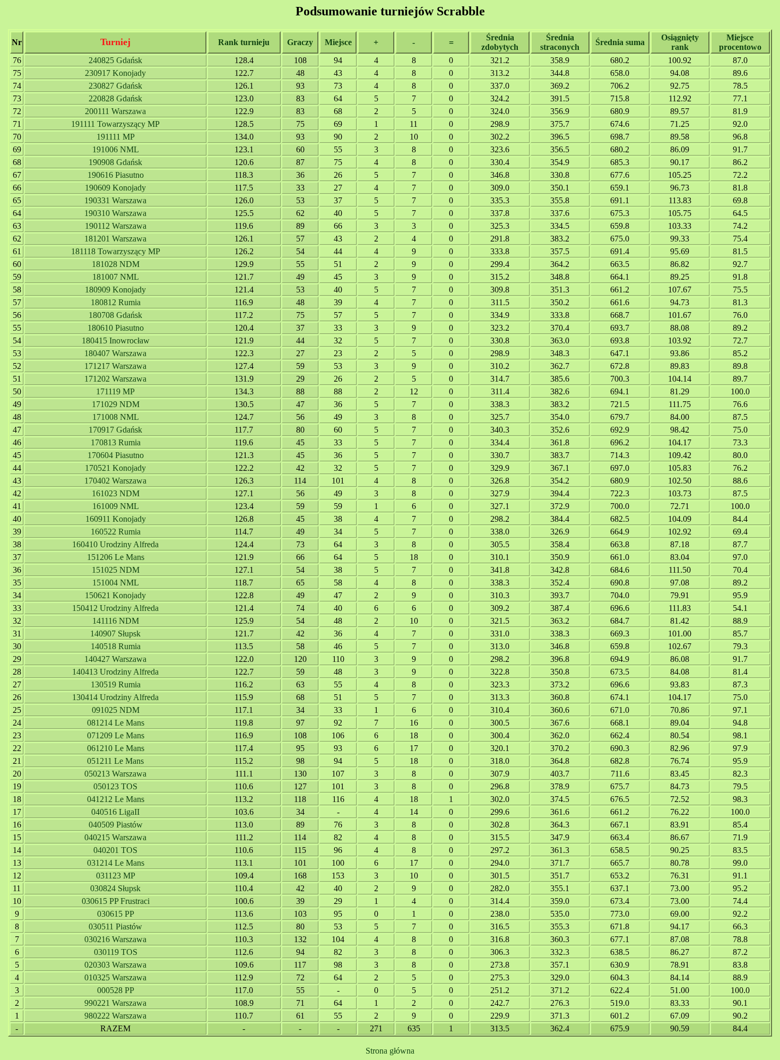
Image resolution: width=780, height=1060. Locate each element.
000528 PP (115, 990)
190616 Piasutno (116, 174)
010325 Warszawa (115, 977)
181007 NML (115, 276)
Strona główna (390, 1050)
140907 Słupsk (115, 633)
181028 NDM (116, 264)
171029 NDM (116, 404)
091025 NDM (116, 709)
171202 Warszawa (115, 378)
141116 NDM (115, 620)
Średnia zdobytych (499, 42)
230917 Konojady (115, 72)
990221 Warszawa (115, 1002)
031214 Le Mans (115, 862)
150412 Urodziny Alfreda (115, 608)
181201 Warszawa (115, 238)
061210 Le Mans (115, 748)
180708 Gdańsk (115, 315)
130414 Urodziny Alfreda (115, 697)
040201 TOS (115, 850)
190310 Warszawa (115, 213)
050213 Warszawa (115, 773)
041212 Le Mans (115, 799)
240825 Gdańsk (115, 60)
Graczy (300, 42)
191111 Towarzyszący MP (115, 123)
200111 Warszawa (115, 111)
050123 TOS (115, 786)
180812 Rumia (116, 302)
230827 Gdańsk (115, 85)
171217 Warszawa (115, 365)
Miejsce (338, 42)
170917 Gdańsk (115, 429)
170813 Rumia (116, 442)
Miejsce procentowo (740, 42)
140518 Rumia (116, 646)
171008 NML (115, 416)
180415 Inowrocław (116, 340)
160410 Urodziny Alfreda (115, 544)
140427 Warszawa (115, 658)
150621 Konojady (115, 595)
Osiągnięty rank (680, 42)
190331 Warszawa (115, 200)
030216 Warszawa (115, 939)
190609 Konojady (115, 187)
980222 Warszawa (115, 1015)
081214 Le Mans (115, 722)
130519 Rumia (116, 684)
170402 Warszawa (115, 480)
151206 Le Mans (115, 557)
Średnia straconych (559, 42)
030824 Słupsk (115, 888)
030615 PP (115, 913)
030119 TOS (115, 951)
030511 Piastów (115, 926)
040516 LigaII (115, 811)
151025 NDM (116, 569)
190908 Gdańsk (115, 162)
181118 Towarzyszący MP (115, 251)
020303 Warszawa (115, 964)
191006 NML (115, 149)
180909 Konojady (115, 289)
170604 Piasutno (116, 455)
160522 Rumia (116, 531)
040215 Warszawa (115, 837)
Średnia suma (620, 42)
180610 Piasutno (116, 327)
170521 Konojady (115, 467)
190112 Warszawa (115, 225)
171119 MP (115, 391)
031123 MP (115, 875)
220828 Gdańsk (115, 98)
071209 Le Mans (115, 735)
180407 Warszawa (115, 353)
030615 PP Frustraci (116, 901)
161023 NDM (116, 493)
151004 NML (115, 582)
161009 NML (115, 506)
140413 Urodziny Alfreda (115, 671)
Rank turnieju (244, 42)
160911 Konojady (115, 518)
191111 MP (116, 136)
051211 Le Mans (115, 760)
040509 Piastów (116, 824)
